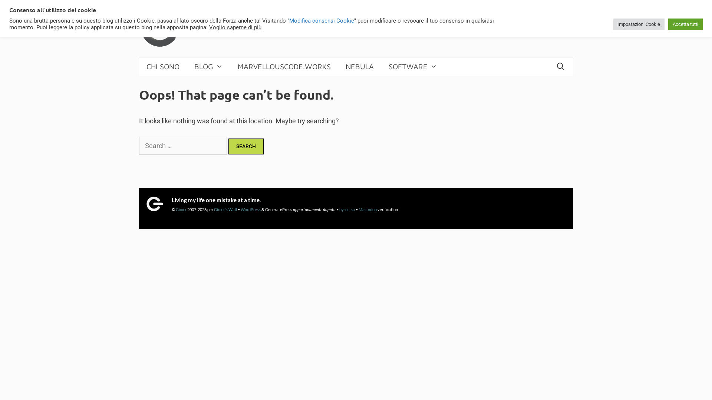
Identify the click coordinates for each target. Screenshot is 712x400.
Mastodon (368, 209)
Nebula (360, 66)
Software (408, 66)
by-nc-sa (347, 209)
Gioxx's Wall (225, 209)
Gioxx (181, 209)
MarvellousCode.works (284, 66)
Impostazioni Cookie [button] (638, 24)
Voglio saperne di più (235, 27)
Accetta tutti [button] (685, 24)
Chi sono (162, 66)
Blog (203, 66)
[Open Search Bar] (560, 66)
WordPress (251, 209)
